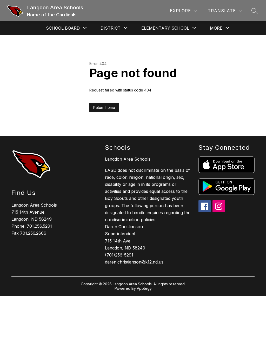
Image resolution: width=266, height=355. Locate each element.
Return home (104, 107)
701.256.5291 (39, 226)
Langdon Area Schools (127, 159)
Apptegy (144, 288)
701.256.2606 (33, 233)
